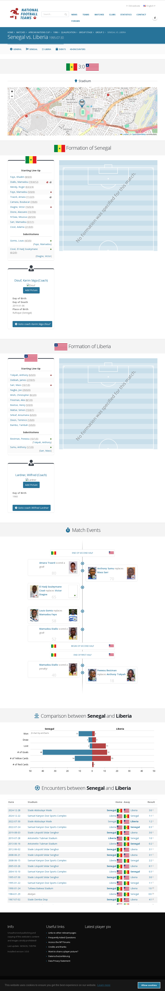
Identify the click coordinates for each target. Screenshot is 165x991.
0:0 (150, 893)
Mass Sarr (102, 572)
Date (11, 802)
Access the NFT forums (59, 942)
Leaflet (125, 134)
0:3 (150, 827)
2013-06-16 (14, 843)
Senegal (33, 49)
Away (127, 802)
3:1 (150, 849)
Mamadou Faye (48, 614)
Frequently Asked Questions (62, 937)
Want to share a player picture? (63, 951)
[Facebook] (154, 17)
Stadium (32, 802)
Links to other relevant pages (62, 932)
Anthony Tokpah (116, 674)
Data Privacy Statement (59, 961)
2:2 (150, 860)
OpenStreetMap (139, 134)
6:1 (150, 866)
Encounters (79, 49)
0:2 (150, 843)
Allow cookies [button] (149, 985)
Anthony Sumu (105, 568)
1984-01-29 (14, 893)
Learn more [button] (103, 985)
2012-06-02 (14, 849)
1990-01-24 (14, 888)
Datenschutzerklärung (59, 956)
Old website (134, 6)
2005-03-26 (14, 866)
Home (119, 802)
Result (151, 802)
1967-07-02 (14, 899)
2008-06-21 (14, 854)
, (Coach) (31, 280)
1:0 (150, 838)
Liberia (47, 49)
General (17, 49)
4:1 (150, 899)
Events (62, 49)
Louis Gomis (46, 610)
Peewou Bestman (107, 670)
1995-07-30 (14, 877)
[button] (82, 103)
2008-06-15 (14, 860)
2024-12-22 (14, 815)
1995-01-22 (14, 882)
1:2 (150, 821)
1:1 (150, 815)
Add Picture (31, 290)
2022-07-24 (14, 827)
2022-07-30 (14, 821)
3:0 (150, 810)
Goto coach (34, 324)
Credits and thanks (57, 947)
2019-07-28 (14, 838)
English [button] (150, 6)
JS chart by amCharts (40, 733)
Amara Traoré (47, 562)
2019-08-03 (14, 832)
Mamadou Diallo (48, 628)
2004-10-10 (14, 871)
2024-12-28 (14, 810)
